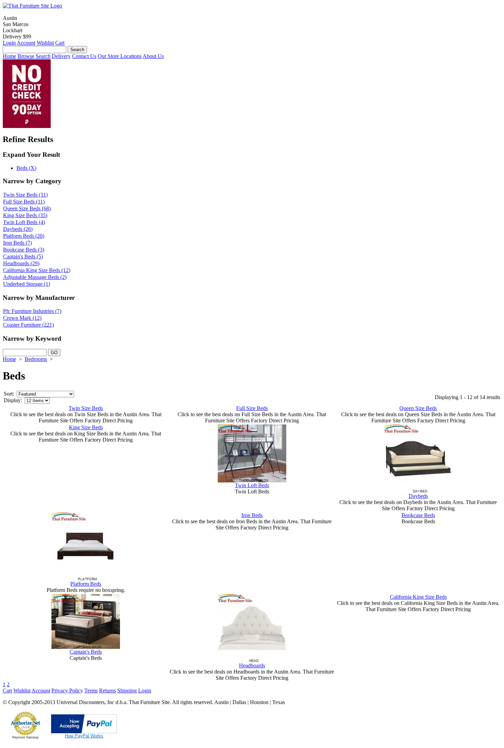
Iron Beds (252, 515)
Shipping (127, 690)
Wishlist (45, 43)
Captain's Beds (86, 652)
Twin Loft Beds (252, 485)
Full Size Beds (252, 408)
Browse (25, 56)
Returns (107, 690)
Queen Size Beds (418, 408)
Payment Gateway (25, 737)
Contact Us (84, 56)
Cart (59, 43)
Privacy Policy (67, 690)
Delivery (61, 56)
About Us (153, 56)
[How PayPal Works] (84, 731)
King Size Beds (86, 427)
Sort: (9, 394)
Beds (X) (26, 168)
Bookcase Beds (418, 515)
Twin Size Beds (86, 408)
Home (9, 56)
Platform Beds (85, 584)
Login (9, 43)
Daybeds (418, 496)
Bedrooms (36, 359)
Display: (13, 400)
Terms (91, 690)
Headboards (252, 665)
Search (43, 56)
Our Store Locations (120, 56)
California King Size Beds (418, 597)
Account (26, 43)
